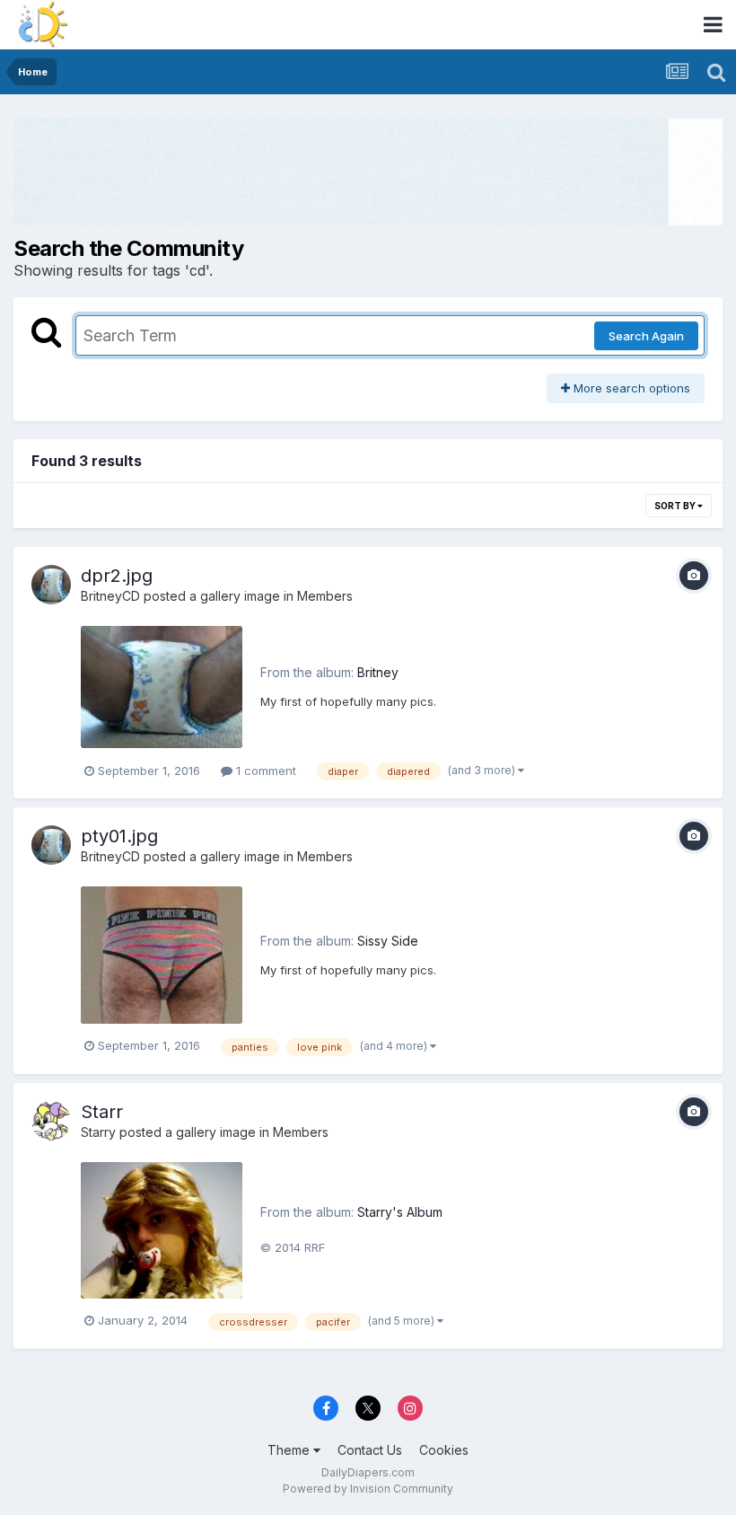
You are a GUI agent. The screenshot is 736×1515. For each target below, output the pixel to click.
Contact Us (369, 1450)
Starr (102, 1112)
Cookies (444, 1450)
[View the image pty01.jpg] (161, 955)
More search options (630, 388)
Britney (378, 672)
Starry (98, 1132)
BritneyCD (110, 595)
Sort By (675, 505)
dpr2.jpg (117, 575)
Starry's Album (399, 1212)
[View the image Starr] (161, 1230)
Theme (290, 1450)
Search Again (646, 336)
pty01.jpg (119, 836)
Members (325, 595)
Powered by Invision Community (368, 1488)
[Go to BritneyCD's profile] (51, 584)
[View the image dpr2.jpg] (161, 687)
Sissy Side (387, 940)
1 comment (264, 770)
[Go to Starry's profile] (51, 1121)
